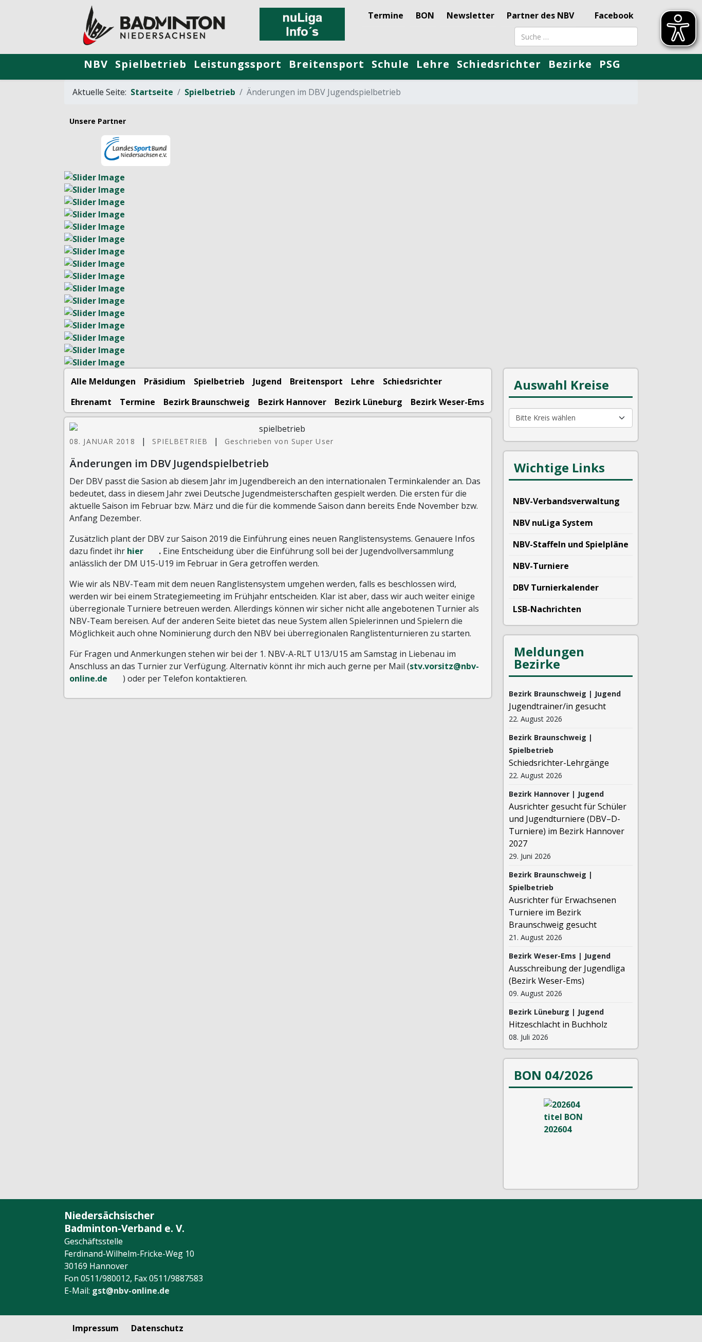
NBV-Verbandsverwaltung (566, 501)
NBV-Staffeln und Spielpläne (571, 544)
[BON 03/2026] (571, 1136)
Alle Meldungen (103, 381)
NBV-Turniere (541, 566)
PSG (610, 64)
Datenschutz (157, 1328)
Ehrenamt (91, 402)
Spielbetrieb (151, 64)
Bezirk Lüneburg (368, 402)
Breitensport (326, 64)
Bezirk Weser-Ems (447, 402)
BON (425, 15)
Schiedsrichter (499, 64)
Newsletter (470, 15)
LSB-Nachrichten (547, 609)
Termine (385, 15)
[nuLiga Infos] (302, 24)
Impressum (95, 1328)
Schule (390, 64)
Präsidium (165, 381)
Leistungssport (238, 64)
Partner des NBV (540, 15)
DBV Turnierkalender (556, 587)
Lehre (433, 64)
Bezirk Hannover (292, 402)
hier (135, 551)
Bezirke (570, 64)
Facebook (613, 15)
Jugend (267, 381)
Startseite (152, 92)
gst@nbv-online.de (131, 1290)
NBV (96, 64)
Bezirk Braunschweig (206, 402)
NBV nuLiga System (553, 522)
